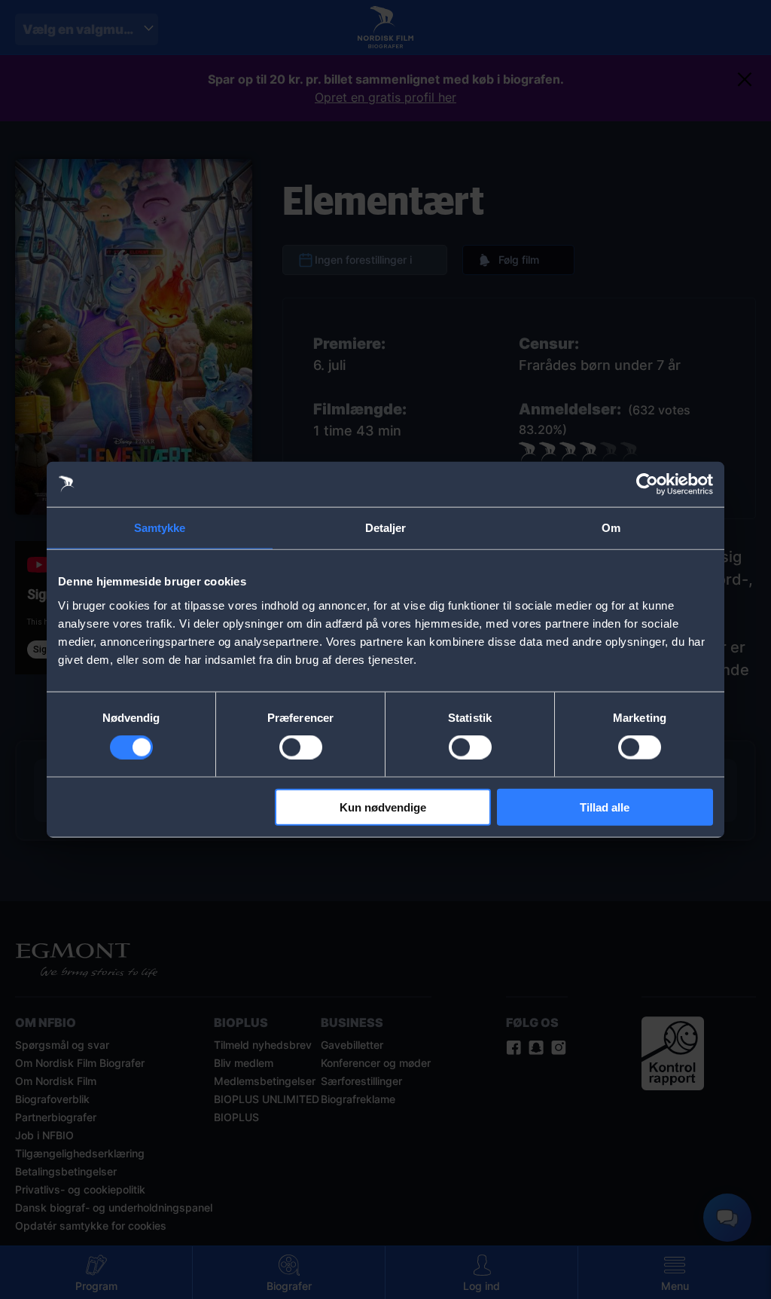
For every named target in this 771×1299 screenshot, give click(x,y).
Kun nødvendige (383, 806)
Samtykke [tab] (160, 527)
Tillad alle (604, 806)
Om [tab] (611, 527)
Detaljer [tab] (386, 527)
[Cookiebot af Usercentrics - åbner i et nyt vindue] (647, 484)
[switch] (300, 747)
